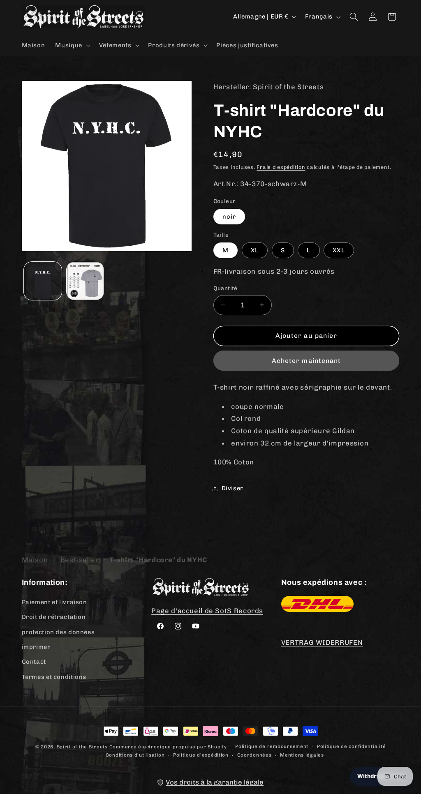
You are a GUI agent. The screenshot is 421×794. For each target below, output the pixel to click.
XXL (339, 250)
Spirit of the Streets (82, 747)
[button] (72, 45)
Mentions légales (302, 755)
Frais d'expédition (281, 167)
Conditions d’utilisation (135, 755)
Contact (34, 661)
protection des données (58, 632)
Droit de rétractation (54, 617)
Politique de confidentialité (351, 746)
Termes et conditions (54, 677)
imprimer (36, 647)
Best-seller (79, 560)
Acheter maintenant (306, 361)
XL (255, 250)
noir (229, 216)
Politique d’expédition (201, 755)
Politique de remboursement (271, 746)
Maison (35, 560)
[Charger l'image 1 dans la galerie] (43, 281)
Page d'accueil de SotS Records (207, 611)
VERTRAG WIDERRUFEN (322, 642)
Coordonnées (254, 755)
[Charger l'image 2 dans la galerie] (85, 281)
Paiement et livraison (54, 602)
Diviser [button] (232, 488)
